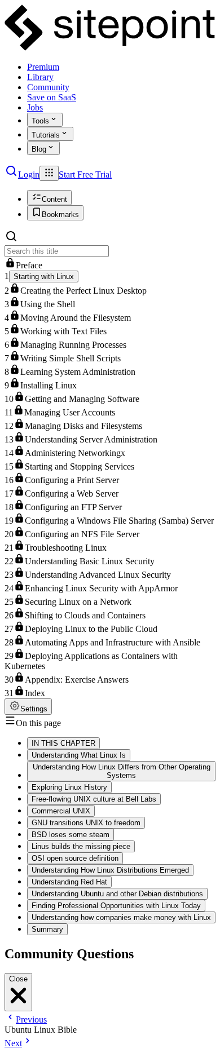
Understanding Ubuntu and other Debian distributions (117, 894)
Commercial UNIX (61, 811)
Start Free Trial (85, 174)
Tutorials (46, 135)
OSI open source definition (75, 858)
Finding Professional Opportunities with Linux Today (116, 905)
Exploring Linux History (69, 787)
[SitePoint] (110, 47)
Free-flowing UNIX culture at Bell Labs (94, 799)
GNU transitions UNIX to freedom (86, 822)
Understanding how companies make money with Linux (121, 917)
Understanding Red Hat (69, 882)
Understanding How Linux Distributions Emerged (110, 870)
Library (40, 77)
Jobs (35, 107)
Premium (43, 67)
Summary (47, 929)
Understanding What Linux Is (79, 755)
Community (48, 87)
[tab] (49, 197)
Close (18, 979)
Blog (39, 149)
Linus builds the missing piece (81, 846)
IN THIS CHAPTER (63, 743)
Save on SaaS (51, 97)
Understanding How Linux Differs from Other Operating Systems (121, 771)
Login (28, 174)
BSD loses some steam (70, 834)
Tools (40, 121)
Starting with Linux (44, 276)
